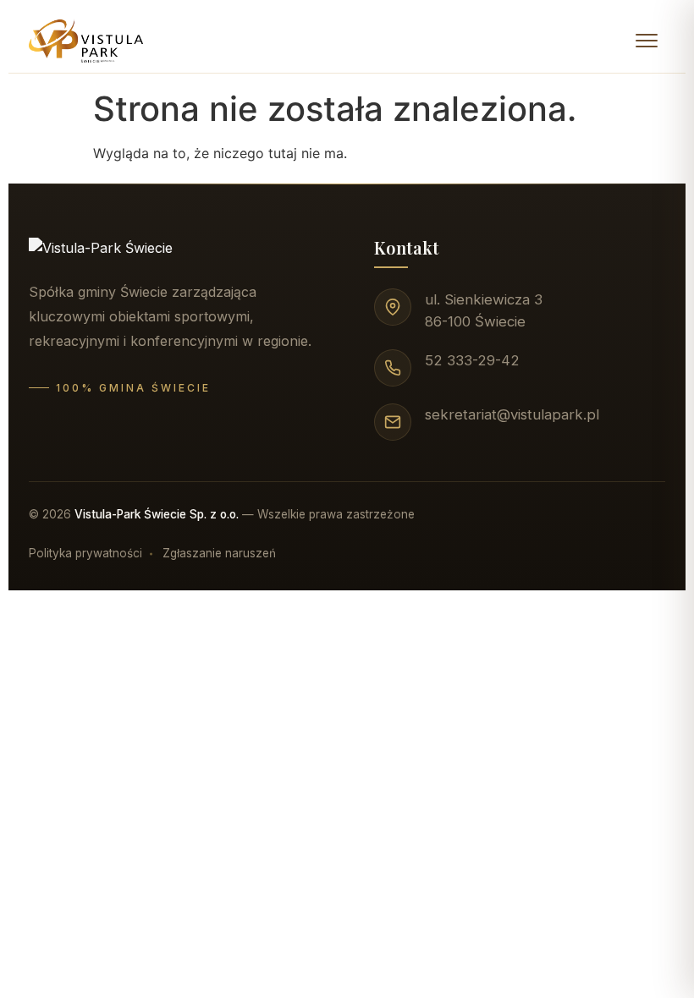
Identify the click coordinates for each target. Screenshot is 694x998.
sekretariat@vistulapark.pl (512, 414)
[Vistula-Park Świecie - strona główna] (86, 41)
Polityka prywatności (85, 553)
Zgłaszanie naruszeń (219, 553)
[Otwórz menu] (646, 40)
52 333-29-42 (472, 360)
